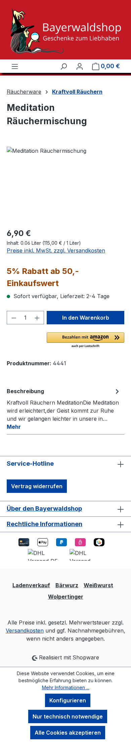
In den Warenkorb (85, 317)
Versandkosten (25, 630)
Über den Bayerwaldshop (44, 508)
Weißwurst (98, 585)
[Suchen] (63, 66)
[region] (65, 184)
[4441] (65, 184)
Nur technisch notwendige (68, 716)
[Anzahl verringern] (14, 317)
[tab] (64, 408)
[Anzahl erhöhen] (37, 317)
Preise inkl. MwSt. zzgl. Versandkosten (56, 250)
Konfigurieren (67, 700)
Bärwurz (66, 585)
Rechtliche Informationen (44, 523)
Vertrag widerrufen (36, 486)
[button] (85, 340)
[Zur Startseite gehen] (65, 31)
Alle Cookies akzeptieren (68, 732)
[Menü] (15, 66)
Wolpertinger (65, 596)
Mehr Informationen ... (65, 687)
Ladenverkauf (31, 585)
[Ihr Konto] (80, 66)
